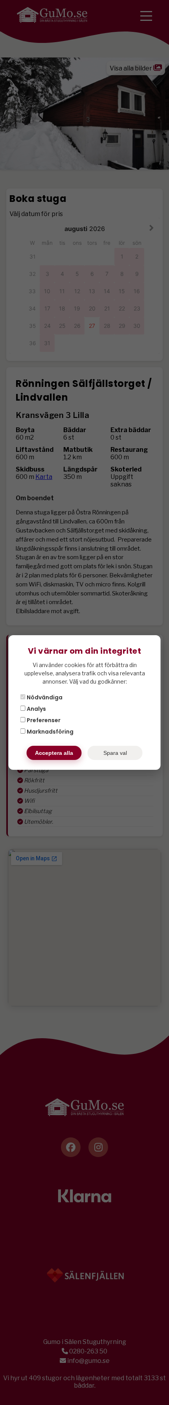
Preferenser (43, 720)
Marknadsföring (49, 732)
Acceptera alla (54, 753)
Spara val (115, 753)
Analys (36, 709)
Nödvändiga (44, 697)
